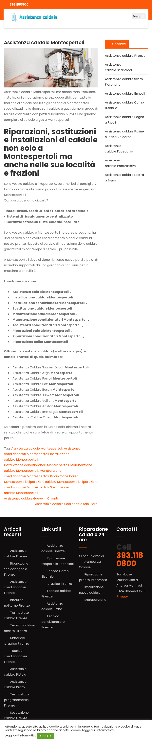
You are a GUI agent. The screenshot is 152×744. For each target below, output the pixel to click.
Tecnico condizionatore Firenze (15, 656)
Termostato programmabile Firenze (16, 700)
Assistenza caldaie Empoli (125, 93)
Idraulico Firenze (59, 583)
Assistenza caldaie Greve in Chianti (31, 498)
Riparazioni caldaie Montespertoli (53, 481)
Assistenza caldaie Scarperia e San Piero (66, 504)
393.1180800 (129, 559)
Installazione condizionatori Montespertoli (36, 465)
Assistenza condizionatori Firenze (15, 587)
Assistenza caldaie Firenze (125, 55)
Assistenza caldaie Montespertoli (37, 448)
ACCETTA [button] (45, 736)
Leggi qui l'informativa (20, 735)
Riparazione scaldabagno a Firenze (16, 569)
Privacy (122, 596)
